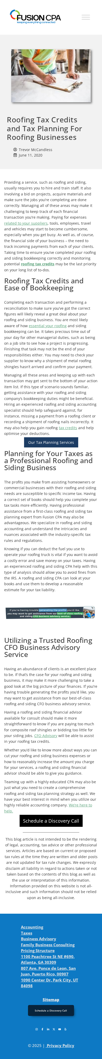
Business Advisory (38, 938)
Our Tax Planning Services (51, 442)
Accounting (32, 927)
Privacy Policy (60, 1045)
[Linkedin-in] (48, 1029)
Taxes (26, 933)
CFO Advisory (45, 735)
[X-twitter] (54, 1029)
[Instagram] (36, 1029)
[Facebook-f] (42, 1029)
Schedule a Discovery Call (51, 821)
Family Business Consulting (48, 944)
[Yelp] (65, 1029)
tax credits (68, 427)
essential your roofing (48, 325)
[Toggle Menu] (86, 17)
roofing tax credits (37, 263)
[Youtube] (60, 1029)
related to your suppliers (26, 223)
